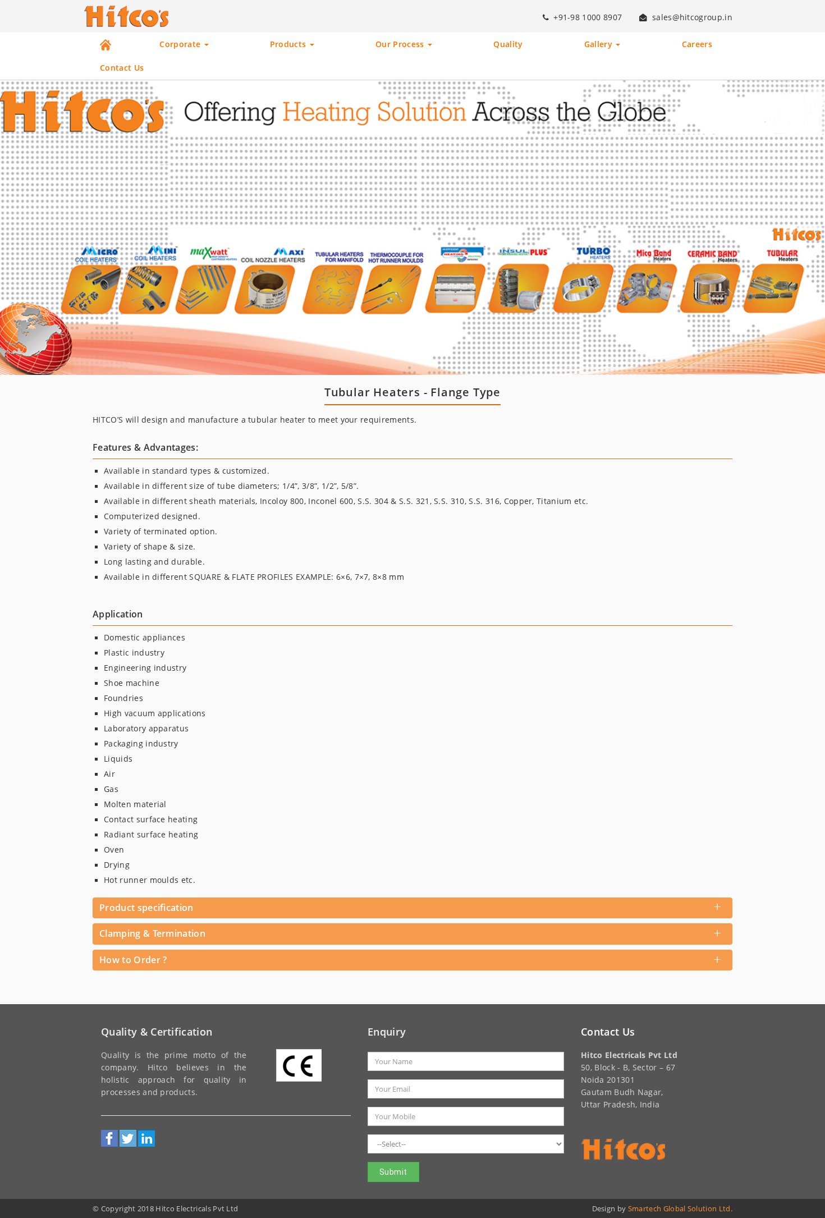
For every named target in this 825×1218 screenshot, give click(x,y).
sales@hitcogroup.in (692, 17)
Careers (697, 44)
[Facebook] (109, 1138)
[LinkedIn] (146, 1138)
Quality (507, 44)
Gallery (599, 44)
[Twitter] (128, 1138)
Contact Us (122, 68)
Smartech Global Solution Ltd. (680, 1208)
